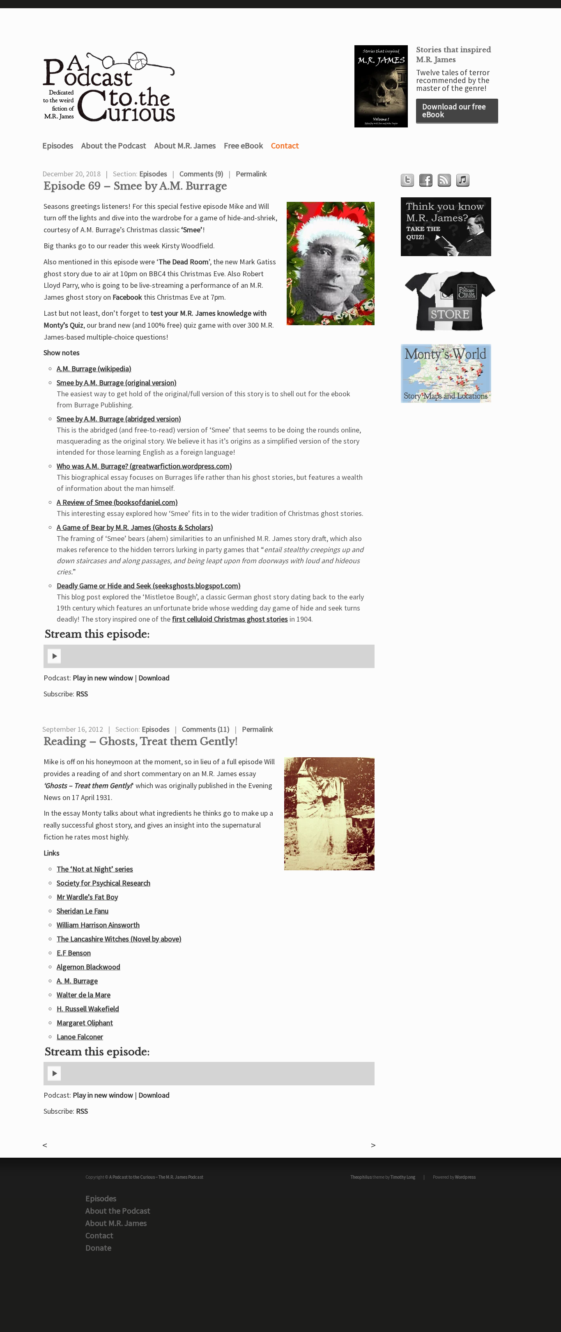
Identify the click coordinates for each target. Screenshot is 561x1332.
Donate (98, 1247)
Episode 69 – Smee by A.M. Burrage (135, 186)
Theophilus (361, 1177)
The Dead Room (184, 261)
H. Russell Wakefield (88, 1008)
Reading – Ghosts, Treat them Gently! (141, 741)
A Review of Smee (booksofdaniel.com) (117, 502)
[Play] (54, 662)
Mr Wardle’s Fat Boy (87, 897)
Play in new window (103, 677)
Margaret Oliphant (85, 1022)
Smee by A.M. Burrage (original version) (117, 382)
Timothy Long (403, 1177)
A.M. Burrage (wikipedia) (94, 368)
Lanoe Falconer (80, 1036)
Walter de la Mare (83, 994)
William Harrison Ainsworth (98, 925)
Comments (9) (201, 173)
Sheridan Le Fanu (82, 911)
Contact (285, 145)
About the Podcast (113, 145)
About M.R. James (185, 145)
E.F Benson (74, 952)
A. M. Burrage (77, 980)
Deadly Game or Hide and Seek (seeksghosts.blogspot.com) (149, 585)
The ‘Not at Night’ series (95, 869)
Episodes (57, 145)
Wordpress (465, 1177)
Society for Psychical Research (103, 883)
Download (154, 677)
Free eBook (243, 145)
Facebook (127, 297)
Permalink (251, 173)
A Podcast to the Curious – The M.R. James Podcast (156, 1177)
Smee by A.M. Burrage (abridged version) (119, 418)
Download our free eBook (454, 110)
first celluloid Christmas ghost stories (230, 619)
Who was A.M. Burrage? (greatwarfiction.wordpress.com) (144, 466)
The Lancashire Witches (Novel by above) (119, 939)
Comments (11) (206, 729)
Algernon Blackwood (88, 966)
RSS (82, 693)
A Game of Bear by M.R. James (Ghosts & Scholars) (135, 527)
